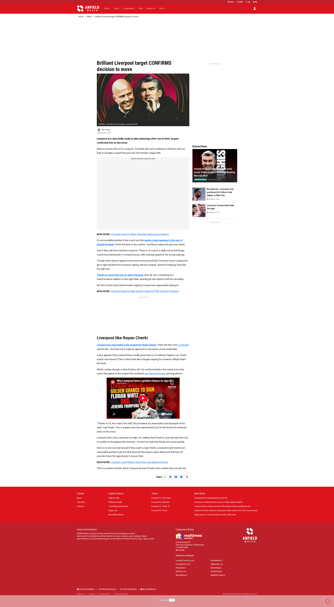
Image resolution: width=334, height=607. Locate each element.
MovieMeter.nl (181, 575)
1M (249, 2)
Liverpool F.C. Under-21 (160, 506)
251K (232, 2)
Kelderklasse (216, 568)
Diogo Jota (113, 510)
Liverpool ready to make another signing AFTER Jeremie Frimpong (145, 291)
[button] (254, 8)
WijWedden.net (217, 564)
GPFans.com (181, 571)
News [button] (107, 8)
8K (256, 2)
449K (240, 2)
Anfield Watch (216, 571)
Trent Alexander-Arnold (118, 506)
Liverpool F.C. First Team (161, 498)
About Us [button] (151, 8)
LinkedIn (181, 550)
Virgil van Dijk (114, 498)
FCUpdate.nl (181, 568)
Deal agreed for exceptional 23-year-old (210, 498)
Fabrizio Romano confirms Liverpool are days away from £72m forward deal (225, 510)
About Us (81, 594)
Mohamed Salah (115, 502)
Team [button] (116, 8)
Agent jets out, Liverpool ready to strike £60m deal (215, 515)
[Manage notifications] (328, 601)
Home (81, 17)
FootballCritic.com (183, 564)
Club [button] (140, 8)
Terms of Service (121, 594)
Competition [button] (129, 8)
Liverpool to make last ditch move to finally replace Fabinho (218, 502)
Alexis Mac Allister (116, 515)
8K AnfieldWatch (149, 589)
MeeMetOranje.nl (218, 575)
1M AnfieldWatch (129, 589)
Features (80, 506)
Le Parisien (183, 345)
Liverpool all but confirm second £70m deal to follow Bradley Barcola (222, 506)
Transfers (81, 502)
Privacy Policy (104, 594)
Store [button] (162, 8)
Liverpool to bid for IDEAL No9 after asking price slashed (140, 234)
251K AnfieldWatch (87, 589)
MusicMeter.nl (216, 560)
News (89, 17)
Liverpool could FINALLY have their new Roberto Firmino (139, 462)
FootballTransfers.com (185, 560)
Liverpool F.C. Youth (159, 510)
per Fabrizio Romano (155, 373)
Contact (91, 594)
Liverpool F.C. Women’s (160, 502)
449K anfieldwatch (108, 589)
